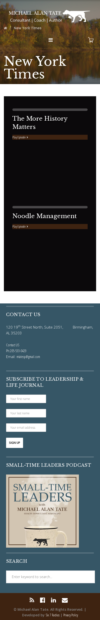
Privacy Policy (70, 615)
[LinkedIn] (53, 600)
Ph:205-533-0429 (16, 350)
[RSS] (33, 600)
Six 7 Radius (52, 615)
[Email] (64, 600)
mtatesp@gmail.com (28, 356)
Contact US (12, 344)
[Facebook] (43, 600)
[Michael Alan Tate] (50, 15)
